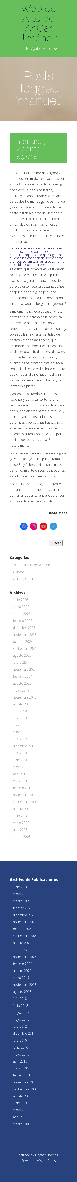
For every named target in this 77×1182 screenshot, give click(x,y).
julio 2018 (20, 711)
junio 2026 (20, 599)
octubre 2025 (23, 641)
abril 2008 (20, 829)
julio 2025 (20, 662)
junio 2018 (20, 718)
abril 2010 (20, 774)
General (19, 572)
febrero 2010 (22, 788)
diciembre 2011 (24, 746)
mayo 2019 (21, 690)
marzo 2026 (22, 613)
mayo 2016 (21, 732)
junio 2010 (20, 760)
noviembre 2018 (25, 697)
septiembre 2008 (25, 802)
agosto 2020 (22, 683)
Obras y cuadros (25, 579)
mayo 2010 (21, 767)
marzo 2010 (22, 781)
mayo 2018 (21, 725)
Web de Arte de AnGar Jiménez (38, 23)
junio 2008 (20, 815)
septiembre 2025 (25, 648)
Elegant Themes (46, 1155)
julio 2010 (20, 753)
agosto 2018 (22, 704)
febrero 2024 (22, 676)
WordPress (47, 1160)
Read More (58, 512)
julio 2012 (20, 739)
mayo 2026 (21, 606)
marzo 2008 (22, 836)
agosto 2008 (22, 809)
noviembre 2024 (25, 669)
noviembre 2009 (25, 795)
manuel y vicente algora (31, 148)
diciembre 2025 (24, 627)
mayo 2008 (21, 822)
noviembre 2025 (25, 634)
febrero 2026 (22, 620)
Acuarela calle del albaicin (31, 565)
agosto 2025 (22, 655)
